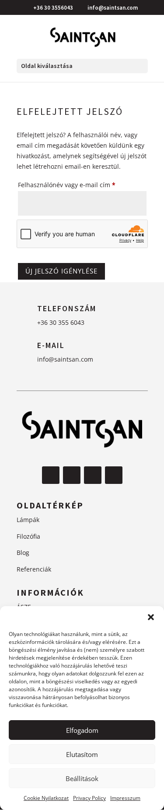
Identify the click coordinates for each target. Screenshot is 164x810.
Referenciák (34, 569)
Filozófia (28, 536)
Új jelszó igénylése (61, 270)
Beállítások (82, 778)
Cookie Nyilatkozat (46, 798)
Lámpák (28, 519)
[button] (151, 617)
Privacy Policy (89, 798)
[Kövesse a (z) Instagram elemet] (71, 475)
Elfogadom (82, 730)
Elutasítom (82, 754)
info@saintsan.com (65, 359)
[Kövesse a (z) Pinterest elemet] (92, 475)
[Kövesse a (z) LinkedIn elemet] (113, 475)
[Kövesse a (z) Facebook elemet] (50, 475)
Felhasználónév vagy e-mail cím (79, 184)
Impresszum (125, 798)
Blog (23, 552)
